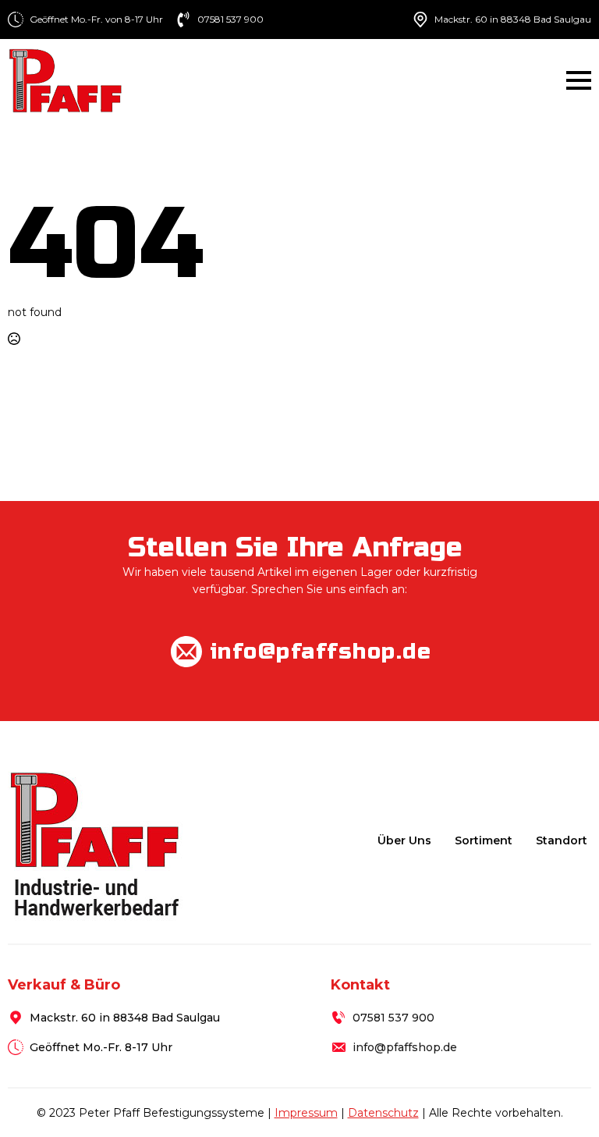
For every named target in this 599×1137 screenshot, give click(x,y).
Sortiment (483, 840)
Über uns (404, 840)
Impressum (306, 1113)
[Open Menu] (578, 80)
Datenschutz (383, 1113)
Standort (561, 840)
